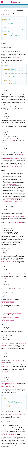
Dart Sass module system (16, 414)
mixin (6, 366)
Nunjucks (16, 289)
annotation (11, 140)
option (11, 158)
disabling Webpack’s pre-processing (13, 201)
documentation (12, 184)
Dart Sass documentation (9, 434)
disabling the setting (14, 198)
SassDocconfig (5, 14)
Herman (14, 2)
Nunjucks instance (13, 313)
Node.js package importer (9, 439)
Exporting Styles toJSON (7, 371)
